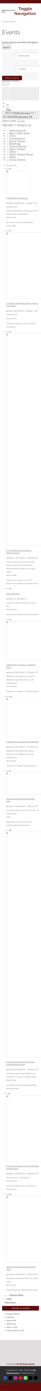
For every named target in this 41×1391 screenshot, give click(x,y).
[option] (22, 130)
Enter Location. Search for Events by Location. (9, 69)
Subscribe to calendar (20, 1308)
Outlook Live (11, 1324)
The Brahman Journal (25, 1364)
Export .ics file (11, 1327)
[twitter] (10, 1378)
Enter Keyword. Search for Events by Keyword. (9, 56)
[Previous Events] (7, 103)
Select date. (10, 121)
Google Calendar (13, 1314)
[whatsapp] (26, 1378)
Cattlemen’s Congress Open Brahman (22, 742)
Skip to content (6, 2)
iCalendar (10, 1317)
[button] (20, 142)
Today (8, 110)
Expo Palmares (12, 594)
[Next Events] (7, 106)
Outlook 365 (11, 1320)
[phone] (36, 1378)
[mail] (31, 1378)
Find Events (12, 78)
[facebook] (5, 1378)
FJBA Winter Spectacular (17, 198)
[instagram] (15, 1378)
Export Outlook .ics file (15, 1330)
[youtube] (20, 1378)
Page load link (5, 1384)
